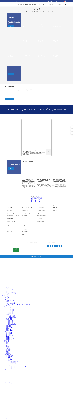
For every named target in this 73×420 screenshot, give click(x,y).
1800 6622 (9, 1)
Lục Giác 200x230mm (11, 315)
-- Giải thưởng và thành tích (8, 288)
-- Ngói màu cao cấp (7, 354)
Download (60, 1)
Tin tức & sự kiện (24, 228)
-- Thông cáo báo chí (7, 405)
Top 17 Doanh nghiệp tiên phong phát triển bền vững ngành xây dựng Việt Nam (19, 304)
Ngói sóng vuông (9, 359)
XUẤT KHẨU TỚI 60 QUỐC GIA (59, 110)
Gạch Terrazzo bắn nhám (10, 338)
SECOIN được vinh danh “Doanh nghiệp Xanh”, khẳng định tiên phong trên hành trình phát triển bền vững (59, 181)
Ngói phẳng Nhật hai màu (12, 362)
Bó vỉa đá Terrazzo (9, 370)
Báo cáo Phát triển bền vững (26, 212)
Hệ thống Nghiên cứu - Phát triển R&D (13, 215)
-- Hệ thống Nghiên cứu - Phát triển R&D (10, 274)
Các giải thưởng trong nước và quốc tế (12, 293)
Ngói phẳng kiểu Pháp (9, 355)
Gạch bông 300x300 (11, 310)
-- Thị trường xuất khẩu (7, 284)
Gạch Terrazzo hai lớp (9, 339)
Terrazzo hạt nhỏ (9, 332)
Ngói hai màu (8, 360)
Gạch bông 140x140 (11, 311)
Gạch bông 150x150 (11, 312)
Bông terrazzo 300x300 (12, 321)
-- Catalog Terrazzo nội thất (8, 415)
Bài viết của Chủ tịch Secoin (26, 232)
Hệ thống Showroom (14, 164)
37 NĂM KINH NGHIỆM (13, 109)
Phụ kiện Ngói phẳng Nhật (12, 367)
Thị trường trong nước (10, 216)
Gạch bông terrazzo (9, 319)
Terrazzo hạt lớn (8, 334)
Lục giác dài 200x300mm (12, 317)
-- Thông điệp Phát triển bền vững (9, 296)
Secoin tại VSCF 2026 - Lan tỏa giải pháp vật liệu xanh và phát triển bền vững (43, 180)
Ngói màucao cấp (25, 41)
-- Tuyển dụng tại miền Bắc (8, 411)
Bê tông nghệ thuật (41, 56)
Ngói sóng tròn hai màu (12, 363)
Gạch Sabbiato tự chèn (9, 373)
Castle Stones (57, 26)
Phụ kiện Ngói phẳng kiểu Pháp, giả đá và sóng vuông (17, 366)
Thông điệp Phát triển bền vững (27, 207)
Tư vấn (3, 400)
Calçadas (7, 352)
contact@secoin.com (17, 1)
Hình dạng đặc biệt (9, 318)
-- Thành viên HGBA (7, 305)
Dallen (7, 342)
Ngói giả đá (8, 357)
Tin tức (23, 225)
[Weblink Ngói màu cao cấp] (32, 201)
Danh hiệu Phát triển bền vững (27, 213)
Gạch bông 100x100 (11, 313)
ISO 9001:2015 (8, 269)
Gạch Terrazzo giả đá (9, 380)
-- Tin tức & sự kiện (7, 403)
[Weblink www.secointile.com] (34, 198)
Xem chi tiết (9, 98)
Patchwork (7, 328)
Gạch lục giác (8, 314)
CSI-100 (7, 301)
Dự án (36, 117)
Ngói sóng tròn (8, 358)
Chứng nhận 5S (8, 272)
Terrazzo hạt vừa (9, 333)
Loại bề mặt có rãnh (11, 376)
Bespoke (7, 336)
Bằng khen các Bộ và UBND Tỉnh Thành (12, 292)
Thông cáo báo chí (25, 231)
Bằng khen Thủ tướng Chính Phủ (11, 291)
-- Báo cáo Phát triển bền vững (9, 299)
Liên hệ (45, 1)
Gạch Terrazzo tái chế (9, 337)
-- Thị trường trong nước (8, 281)
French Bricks (8, 348)
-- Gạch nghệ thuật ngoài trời (8, 369)
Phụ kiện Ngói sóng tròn (12, 368)
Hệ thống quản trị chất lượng (11, 213)
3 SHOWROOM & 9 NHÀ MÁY (28, 110)
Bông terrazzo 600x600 (12, 323)
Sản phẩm (36, 9)
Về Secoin (10, 87)
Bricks (7, 345)
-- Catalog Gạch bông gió (8, 416)
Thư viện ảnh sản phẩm (10, 228)
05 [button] (65, 4)
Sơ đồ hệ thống (9, 210)
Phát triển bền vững (26, 205)
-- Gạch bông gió (7, 386)
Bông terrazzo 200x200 (12, 320)
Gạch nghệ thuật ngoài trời (43, 41)
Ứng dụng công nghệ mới (10, 275)
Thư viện (9, 225)
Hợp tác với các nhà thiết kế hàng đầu (12, 277)
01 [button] (57, 4)
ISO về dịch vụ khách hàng (10, 273)
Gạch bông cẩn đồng (9, 330)
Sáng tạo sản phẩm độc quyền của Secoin (13, 276)
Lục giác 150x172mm (11, 316)
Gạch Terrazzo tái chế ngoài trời (11, 381)
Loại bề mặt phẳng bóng (12, 375)
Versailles (7, 351)
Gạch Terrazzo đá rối (9, 374)
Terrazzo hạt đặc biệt (9, 335)
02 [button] (59, 4)
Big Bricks (7, 346)
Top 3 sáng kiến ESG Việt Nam (11, 303)
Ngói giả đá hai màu (11, 364)
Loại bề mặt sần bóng (11, 378)
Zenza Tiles (8, 353)
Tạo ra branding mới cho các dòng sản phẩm (13, 280)
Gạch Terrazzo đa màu (10, 372)
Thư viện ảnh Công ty (10, 229)
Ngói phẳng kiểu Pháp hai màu (13, 361)
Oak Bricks (7, 347)
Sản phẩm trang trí (9, 329)
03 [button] (61, 4)
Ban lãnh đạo (9, 212)
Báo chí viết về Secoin (25, 229)
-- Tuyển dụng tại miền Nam (8, 413)
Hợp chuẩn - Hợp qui (9, 270)
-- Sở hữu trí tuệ (6, 285)
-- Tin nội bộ (6, 407)
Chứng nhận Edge (25, 210)
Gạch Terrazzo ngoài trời (10, 383)
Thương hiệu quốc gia (9, 290)
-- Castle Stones (6, 341)
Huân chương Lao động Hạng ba (11, 289)
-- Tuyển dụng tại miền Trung (8, 412)
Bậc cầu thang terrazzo (42, 25)
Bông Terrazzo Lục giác (12, 324)
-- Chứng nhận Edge (7, 298)
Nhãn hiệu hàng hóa (9, 286)
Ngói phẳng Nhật (9, 356)
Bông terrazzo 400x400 (12, 322)
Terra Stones (8, 350)
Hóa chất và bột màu (56, 56)
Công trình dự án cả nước (10, 283)
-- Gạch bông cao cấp (7, 307)
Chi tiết (11, 26)
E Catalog (55, 1)
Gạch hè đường (55, 41)
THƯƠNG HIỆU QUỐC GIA (44, 109)
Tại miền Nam (55, 210)
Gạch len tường (8, 326)
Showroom (40, 1)
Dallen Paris (8, 343)
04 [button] (63, 4)
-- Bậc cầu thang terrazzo (8, 340)
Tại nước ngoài (55, 212)
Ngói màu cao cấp (40, 213)
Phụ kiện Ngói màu (9, 365)
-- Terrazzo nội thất (7, 331)
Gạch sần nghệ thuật (9, 371)
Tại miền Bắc (55, 207)
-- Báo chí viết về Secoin (8, 404)
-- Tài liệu (5, 418)
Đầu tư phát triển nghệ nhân (10, 279)
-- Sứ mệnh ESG (6, 297)
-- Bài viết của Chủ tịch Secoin (9, 406)
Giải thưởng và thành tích (11, 221)
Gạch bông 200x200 (11, 309)
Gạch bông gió (10, 56)
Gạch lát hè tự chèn (9, 384)
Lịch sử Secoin (9, 223)
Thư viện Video (9, 231)
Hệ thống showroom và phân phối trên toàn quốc (14, 282)
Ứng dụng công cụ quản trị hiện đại (11, 278)
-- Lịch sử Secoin (6, 294)
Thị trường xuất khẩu (10, 218)
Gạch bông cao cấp (11, 18)
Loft (6, 344)
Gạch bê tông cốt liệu (26, 56)
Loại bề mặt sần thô (11, 377)
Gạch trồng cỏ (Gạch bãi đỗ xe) (11, 385)
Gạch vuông (8, 308)
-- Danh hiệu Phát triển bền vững (9, 300)
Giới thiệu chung (9, 207)
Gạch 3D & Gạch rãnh (9, 327)
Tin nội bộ (23, 234)
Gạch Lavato (8, 379)
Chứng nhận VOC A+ (9, 271)
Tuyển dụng (49, 1)
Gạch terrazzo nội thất (27, 25)
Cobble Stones (8, 349)
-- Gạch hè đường (7, 382)
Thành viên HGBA (25, 215)
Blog (2, 401)
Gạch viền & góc (8, 325)
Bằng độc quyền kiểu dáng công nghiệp (12, 287)
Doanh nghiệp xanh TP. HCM (10, 302)
